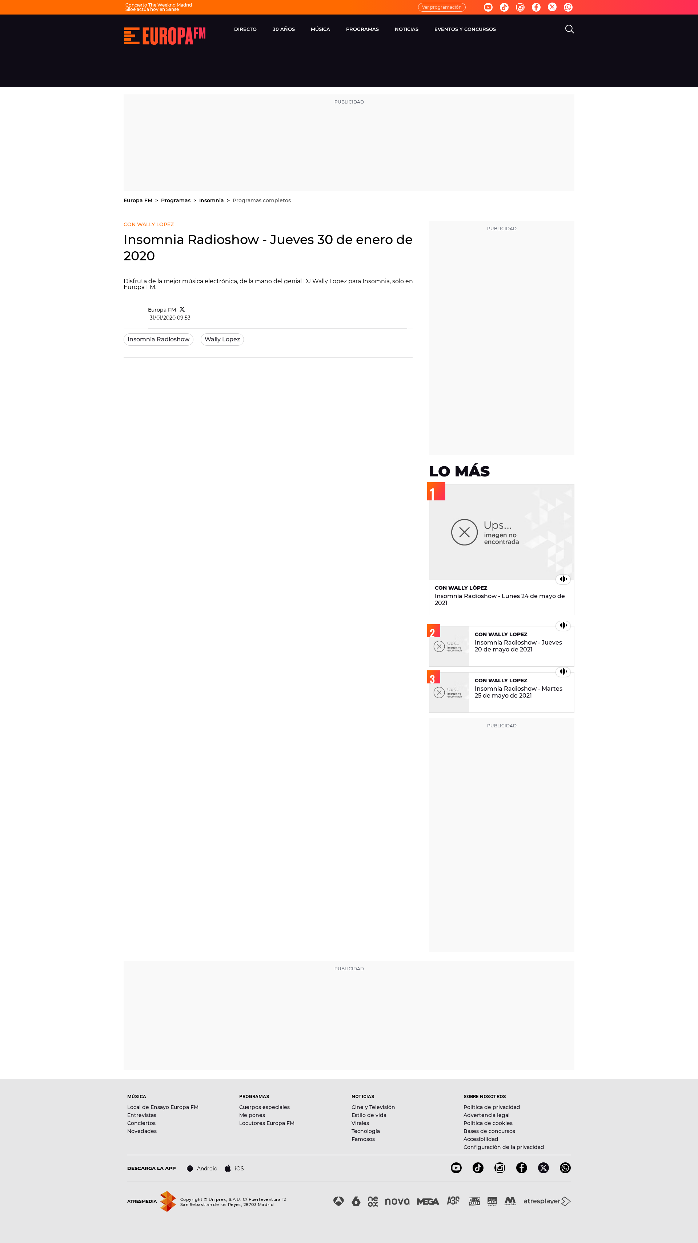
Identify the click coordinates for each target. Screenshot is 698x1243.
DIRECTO (245, 29)
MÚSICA (320, 29)
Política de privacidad (492, 1107)
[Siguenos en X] (543, 1171)
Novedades (142, 1131)
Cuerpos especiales (264, 1107)
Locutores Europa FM (266, 1123)
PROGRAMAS (362, 29)
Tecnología (366, 1131)
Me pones (252, 1115)
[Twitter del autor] (182, 309)
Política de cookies (488, 1123)
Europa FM (139, 200)
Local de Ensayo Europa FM (162, 1107)
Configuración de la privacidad (504, 1147)
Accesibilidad (481, 1139)
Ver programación (442, 7)
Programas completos (262, 200)
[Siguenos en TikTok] (478, 1171)
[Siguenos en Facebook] (536, 7)
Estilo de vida (369, 1115)
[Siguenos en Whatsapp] (568, 7)
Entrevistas (141, 1115)
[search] (569, 29)
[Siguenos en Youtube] (488, 7)
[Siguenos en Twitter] (552, 7)
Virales (360, 1123)
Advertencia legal (487, 1115)
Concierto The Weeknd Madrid (158, 5)
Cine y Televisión (373, 1107)
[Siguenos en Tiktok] (504, 7)
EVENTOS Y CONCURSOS (465, 29)
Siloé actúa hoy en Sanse (152, 9)
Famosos (363, 1139)
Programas (176, 200)
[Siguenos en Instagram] (520, 7)
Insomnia (212, 200)
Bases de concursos (489, 1131)
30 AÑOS (284, 29)
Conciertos (141, 1123)
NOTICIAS (406, 29)
